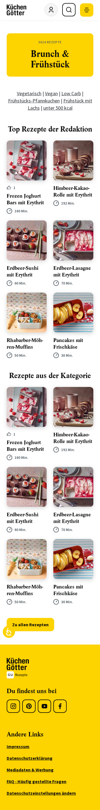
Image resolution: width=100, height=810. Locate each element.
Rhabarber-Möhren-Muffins (25, 343)
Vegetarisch (29, 93)
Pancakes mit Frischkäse (68, 343)
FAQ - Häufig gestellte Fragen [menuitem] (36, 781)
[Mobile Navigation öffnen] (86, 10)
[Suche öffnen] (69, 9)
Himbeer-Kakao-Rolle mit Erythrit (72, 191)
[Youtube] (44, 706)
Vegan (51, 93)
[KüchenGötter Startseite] (16, 10)
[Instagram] (13, 706)
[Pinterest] (29, 706)
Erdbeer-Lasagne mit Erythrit (72, 271)
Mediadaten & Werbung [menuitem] (30, 770)
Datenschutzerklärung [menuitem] (29, 758)
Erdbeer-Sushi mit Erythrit (22, 271)
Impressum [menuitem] (18, 746)
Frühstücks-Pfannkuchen (34, 100)
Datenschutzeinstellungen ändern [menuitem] (41, 793)
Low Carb (71, 93)
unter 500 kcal (57, 108)
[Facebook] (60, 706)
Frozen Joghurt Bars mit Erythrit (25, 199)
